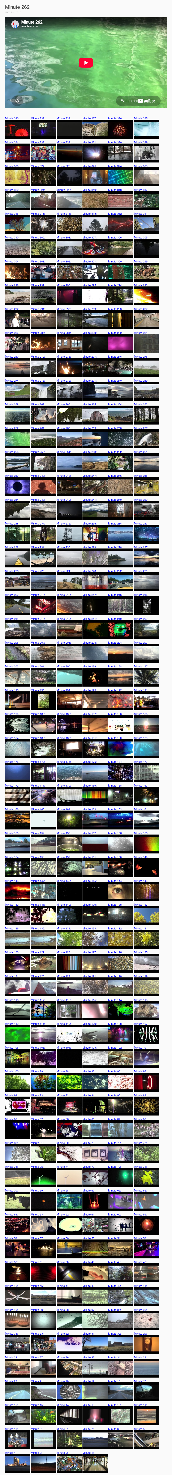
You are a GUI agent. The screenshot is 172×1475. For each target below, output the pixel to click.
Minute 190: (12, 713)
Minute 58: (11, 1238)
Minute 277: (89, 356)
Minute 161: (141, 809)
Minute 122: (64, 976)
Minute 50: (63, 1262)
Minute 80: (63, 1142)
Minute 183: (38, 737)
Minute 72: (114, 1166)
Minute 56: (63, 1238)
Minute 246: (115, 475)
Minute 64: (11, 1214)
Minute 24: (114, 1357)
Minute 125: (141, 952)
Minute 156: (115, 833)
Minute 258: (115, 428)
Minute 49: (88, 1262)
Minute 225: (38, 571)
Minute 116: (64, 999)
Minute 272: (64, 380)
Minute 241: (89, 499)
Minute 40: (11, 1309)
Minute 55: (88, 1238)
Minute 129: (38, 952)
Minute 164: (64, 809)
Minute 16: (11, 1404)
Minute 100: (12, 1071)
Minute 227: (141, 547)
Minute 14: (63, 1404)
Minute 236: (64, 523)
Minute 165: (38, 809)
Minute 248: (64, 475)
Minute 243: (38, 499)
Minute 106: (12, 1047)
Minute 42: (114, 1285)
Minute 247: (89, 475)
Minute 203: (141, 642)
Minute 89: (140, 1095)
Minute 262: (12, 428)
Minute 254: (64, 451)
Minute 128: (64, 952)
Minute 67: (88, 1190)
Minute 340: (12, 118)
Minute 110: (64, 1023)
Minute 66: (114, 1190)
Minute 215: (141, 594)
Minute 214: (12, 618)
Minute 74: (63, 1166)
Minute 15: (37, 1404)
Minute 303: (38, 261)
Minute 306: (115, 237)
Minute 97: (88, 1071)
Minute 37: (88, 1309)
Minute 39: (37, 1309)
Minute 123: (38, 976)
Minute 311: (141, 213)
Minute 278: (64, 356)
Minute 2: (62, 1452)
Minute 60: (114, 1214)
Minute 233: (141, 523)
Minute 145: (89, 880)
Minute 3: (36, 1452)
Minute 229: (89, 547)
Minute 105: (38, 1047)
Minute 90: (114, 1095)
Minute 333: (38, 142)
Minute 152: (64, 857)
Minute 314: (64, 213)
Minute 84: (114, 1119)
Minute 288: (115, 309)
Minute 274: (12, 380)
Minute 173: (141, 761)
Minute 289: (89, 309)
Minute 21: (37, 1381)
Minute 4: (10, 1452)
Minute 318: (115, 189)
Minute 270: (115, 380)
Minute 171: (38, 785)
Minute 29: (140, 1333)
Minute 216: (115, 594)
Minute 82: (11, 1142)
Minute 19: (88, 1381)
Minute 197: (141, 666)
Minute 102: (115, 1047)
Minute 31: (88, 1333)
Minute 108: (115, 1023)
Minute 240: (115, 499)
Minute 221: (141, 571)
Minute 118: (12, 999)
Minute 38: (63, 1309)
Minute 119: (141, 976)
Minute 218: (64, 594)
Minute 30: (114, 1333)
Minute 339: (38, 118)
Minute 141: (38, 904)
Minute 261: (38, 428)
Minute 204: (115, 642)
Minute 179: (141, 737)
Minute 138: (115, 904)
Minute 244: (12, 499)
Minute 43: (88, 1285)
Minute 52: (11, 1262)
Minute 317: (141, 189)
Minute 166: (12, 809)
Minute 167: (141, 785)
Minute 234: (115, 523)
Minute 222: (115, 571)
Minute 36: (114, 1309)
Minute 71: (140, 1166)
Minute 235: (89, 523)
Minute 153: (38, 857)
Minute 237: (38, 523)
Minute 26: (63, 1357)
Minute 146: (64, 880)
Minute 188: (64, 713)
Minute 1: (88, 1452)
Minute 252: (115, 451)
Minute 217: (89, 594)
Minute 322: (12, 189)
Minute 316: (12, 213)
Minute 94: (11, 1095)
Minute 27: (37, 1357)
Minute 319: (89, 189)
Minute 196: (12, 690)
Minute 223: (89, 571)
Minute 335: (141, 118)
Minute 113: (141, 999)
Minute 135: (38, 928)
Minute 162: (115, 809)
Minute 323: (141, 166)
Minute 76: (11, 1166)
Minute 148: (12, 880)
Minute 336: (115, 118)
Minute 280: (12, 356)
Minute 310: (12, 237)
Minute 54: (114, 1238)
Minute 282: (115, 332)
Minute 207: (38, 642)
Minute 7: (88, 1428)
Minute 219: (38, 594)
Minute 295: (89, 285)
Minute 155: (141, 833)
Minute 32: (63, 1333)
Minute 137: (141, 904)
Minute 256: (12, 451)
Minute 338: (64, 118)
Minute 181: (89, 737)
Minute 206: (64, 642)
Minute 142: (12, 904)
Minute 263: (141, 404)
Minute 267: (38, 404)
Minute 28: (11, 1357)
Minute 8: (62, 1428)
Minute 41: (140, 1285)
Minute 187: (89, 713)
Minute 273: (38, 380)
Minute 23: (140, 1357)
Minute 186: (115, 713)
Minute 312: (115, 213)
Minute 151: (89, 857)
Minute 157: (89, 833)
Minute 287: (141, 309)
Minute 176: (64, 761)
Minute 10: (11, 1428)
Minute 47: (140, 1262)
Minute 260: (64, 428)
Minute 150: (115, 857)
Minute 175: (89, 761)
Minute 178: (12, 761)
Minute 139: (89, 904)
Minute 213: (38, 618)
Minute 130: (12, 952)
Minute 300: (115, 261)
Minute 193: (89, 690)
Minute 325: (89, 166)
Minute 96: (114, 1071)
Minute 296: (64, 285)
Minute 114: (115, 999)
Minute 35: (140, 1309)
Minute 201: (38, 666)
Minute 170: (64, 785)
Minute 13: (88, 1404)
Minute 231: (38, 547)
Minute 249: (38, 475)
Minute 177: (38, 761)
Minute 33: (37, 1333)
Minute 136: (12, 928)
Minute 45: (37, 1285)
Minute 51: (37, 1262)
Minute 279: (38, 356)
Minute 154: (12, 857)
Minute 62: (63, 1214)
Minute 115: (89, 999)
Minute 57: (37, 1238)
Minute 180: (115, 737)
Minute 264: (115, 404)
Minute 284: (64, 332)
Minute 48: (114, 1262)
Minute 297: (38, 285)
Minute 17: (140, 1381)
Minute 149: (141, 857)
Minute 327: (38, 166)
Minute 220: (12, 594)
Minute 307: (89, 237)
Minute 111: (38, 1023)
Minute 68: (63, 1190)
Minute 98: (63, 1071)
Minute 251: (141, 451)
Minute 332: (64, 142)
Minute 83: (140, 1119)
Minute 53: (140, 1238)
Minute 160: (12, 833)
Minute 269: (141, 380)
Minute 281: (141, 332)
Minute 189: (38, 713)
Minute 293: (141, 285)
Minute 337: (89, 118)
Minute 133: (89, 928)
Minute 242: (64, 499)
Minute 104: (64, 1047)
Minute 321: (38, 189)
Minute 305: (141, 237)
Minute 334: (12, 142)
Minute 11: (140, 1404)
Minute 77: (140, 1142)
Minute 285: (38, 332)
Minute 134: (64, 928)
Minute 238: (12, 523)
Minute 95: (140, 1071)
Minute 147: (38, 880)
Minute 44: (63, 1285)
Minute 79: (88, 1142)
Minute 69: (37, 1190)
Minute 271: (89, 380)
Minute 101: (141, 1047)
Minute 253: (89, 451)
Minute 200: (64, 666)
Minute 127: (89, 952)
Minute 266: (64, 404)
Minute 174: (115, 761)
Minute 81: (37, 1142)
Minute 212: (64, 618)
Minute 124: (12, 976)
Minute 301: (89, 261)
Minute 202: (12, 666)
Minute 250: (12, 475)
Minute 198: (115, 666)
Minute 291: (38, 309)
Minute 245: (141, 475)
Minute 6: (114, 1428)
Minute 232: (12, 547)
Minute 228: (115, 547)
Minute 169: (89, 785)
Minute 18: (114, 1381)
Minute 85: (88, 1119)
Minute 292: (12, 309)
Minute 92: (63, 1095)
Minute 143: (141, 880)
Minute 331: (89, 142)
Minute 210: (115, 618)
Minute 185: (141, 713)
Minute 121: (89, 976)
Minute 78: (114, 1142)
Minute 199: (89, 666)
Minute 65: (140, 1190)
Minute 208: (12, 642)
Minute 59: (140, 1214)
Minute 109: (89, 1023)
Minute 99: (37, 1071)
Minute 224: (64, 571)
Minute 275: (141, 356)
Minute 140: (64, 904)
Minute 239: (141, 499)
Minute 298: (12, 285)
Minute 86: (63, 1119)
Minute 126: (115, 952)
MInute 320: (64, 189)
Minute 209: (141, 618)
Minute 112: (12, 1023)
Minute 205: (89, 642)
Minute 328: (12, 166)
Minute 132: (115, 928)
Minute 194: (64, 690)
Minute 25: (88, 1357)
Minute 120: (115, 976)
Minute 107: (141, 1023)
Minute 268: (12, 404)
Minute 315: (38, 213)
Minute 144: (115, 880)
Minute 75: (37, 1166)
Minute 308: (64, 237)
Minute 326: (64, 166)
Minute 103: (89, 1047)
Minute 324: (115, 166)
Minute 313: (89, 213)
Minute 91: (88, 1095)
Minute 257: (141, 428)
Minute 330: (115, 142)
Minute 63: (37, 1214)
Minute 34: (11, 1333)
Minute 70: (11, 1190)
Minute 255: (38, 451)
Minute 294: (115, 285)
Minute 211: (89, 618)
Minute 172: (12, 785)
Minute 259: (89, 428)
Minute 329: (141, 142)
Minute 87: (37, 1119)
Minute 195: (38, 690)
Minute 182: (64, 737)
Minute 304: (12, 261)
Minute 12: (114, 1404)
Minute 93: (37, 1095)
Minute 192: (115, 690)
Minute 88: (11, 1119)
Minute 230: (64, 547)
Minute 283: (89, 332)
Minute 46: (11, 1285)
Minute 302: (64, 261)
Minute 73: (88, 1166)
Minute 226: (12, 571)
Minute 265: (89, 404)
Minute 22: (11, 1381)
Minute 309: (38, 237)
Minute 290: (64, 309)
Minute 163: (89, 809)
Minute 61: (88, 1214)
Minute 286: (12, 332)
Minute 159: (38, 833)
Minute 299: (141, 261)
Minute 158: (64, 833)
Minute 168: (115, 785)
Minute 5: (139, 1428)
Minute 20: (63, 1381)
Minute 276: (115, 356)
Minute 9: (36, 1428)
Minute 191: (141, 690)
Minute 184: (12, 737)
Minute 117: (38, 999)
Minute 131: (141, 928)
